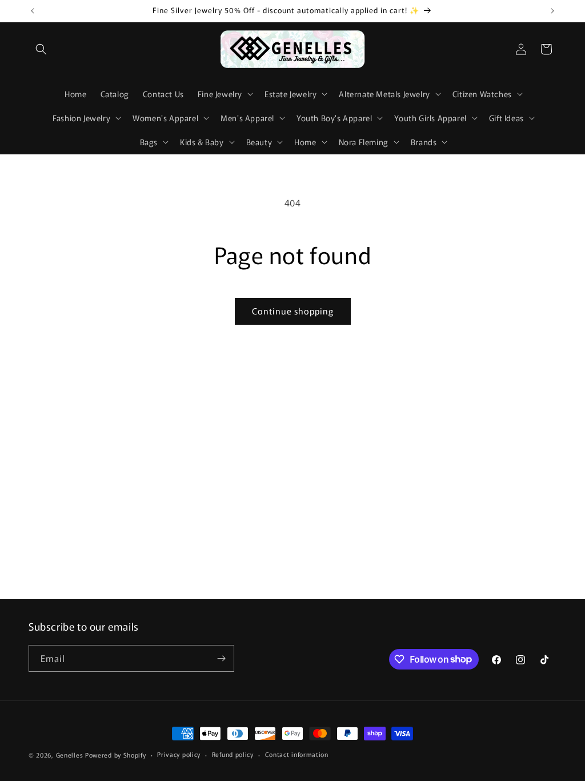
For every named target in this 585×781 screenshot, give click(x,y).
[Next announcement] (552, 11)
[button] (41, 49)
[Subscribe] (221, 658)
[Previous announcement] (32, 11)
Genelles (69, 754)
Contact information (296, 754)
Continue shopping (293, 311)
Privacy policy (179, 754)
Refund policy (233, 754)
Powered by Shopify (115, 754)
